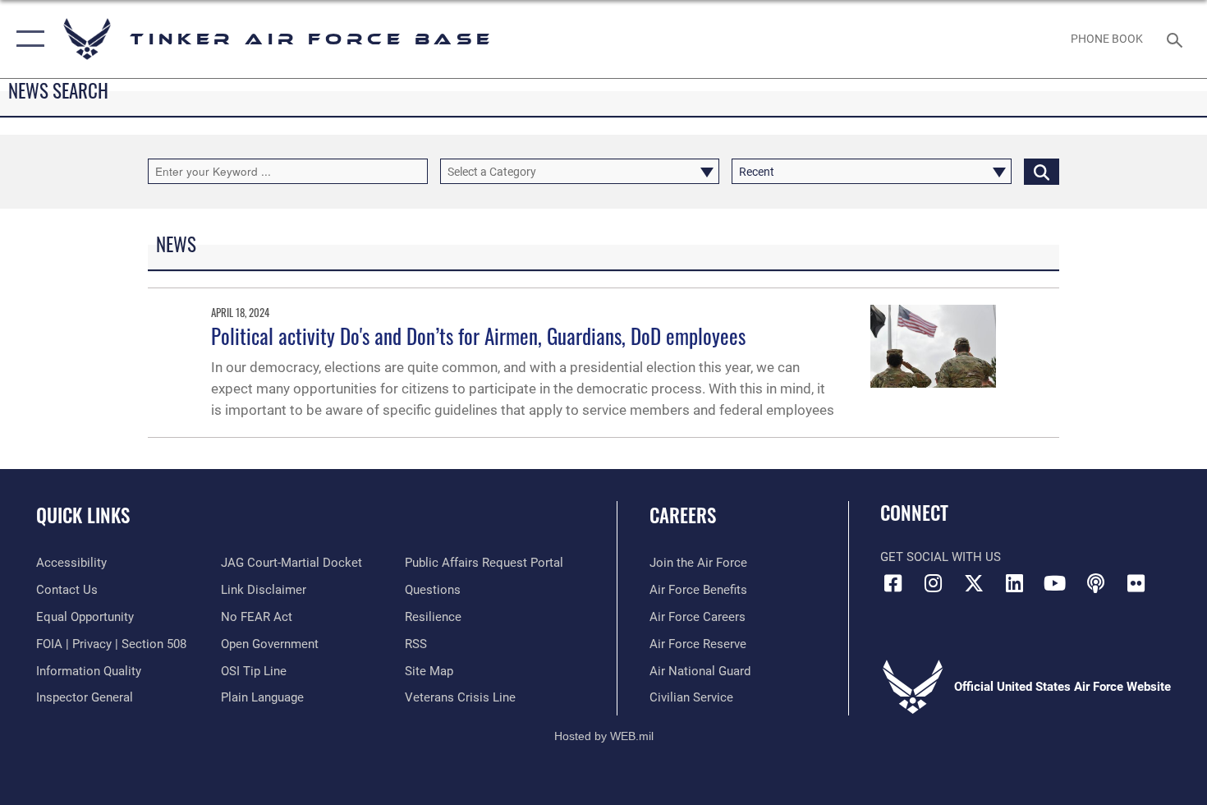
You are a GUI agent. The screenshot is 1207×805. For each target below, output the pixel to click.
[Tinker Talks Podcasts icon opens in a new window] (1095, 583)
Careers (682, 515)
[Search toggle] (1177, 39)
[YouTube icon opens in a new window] (1055, 583)
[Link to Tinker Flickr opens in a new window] (1135, 583)
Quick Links (83, 515)
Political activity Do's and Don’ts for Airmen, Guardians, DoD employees (478, 335)
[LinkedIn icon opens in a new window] (1014, 583)
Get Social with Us (940, 557)
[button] (26, 39)
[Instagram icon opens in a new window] (933, 583)
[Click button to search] (1041, 171)
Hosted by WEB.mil (604, 736)
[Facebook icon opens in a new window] (892, 583)
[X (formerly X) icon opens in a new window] (973, 583)
